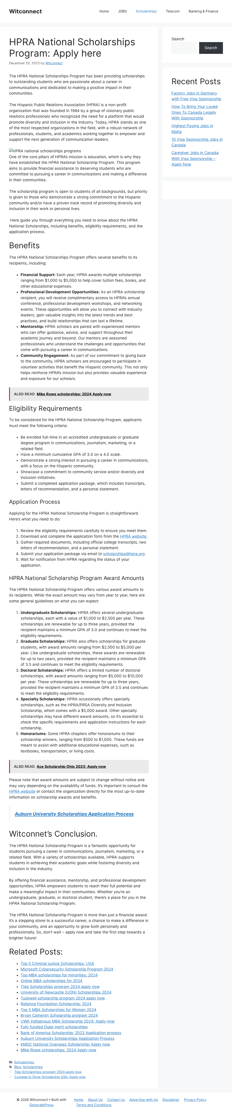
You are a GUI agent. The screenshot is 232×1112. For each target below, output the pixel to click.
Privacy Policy (195, 1100)
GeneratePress (41, 1105)
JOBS (122, 11)
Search (178, 39)
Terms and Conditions (93, 1105)
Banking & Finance (203, 11)
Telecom (173, 11)
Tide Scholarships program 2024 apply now (48, 1072)
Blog (17, 1067)
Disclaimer (170, 1100)
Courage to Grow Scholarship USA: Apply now (50, 1077)
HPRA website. (133, 536)
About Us (95, 1100)
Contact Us (116, 1100)
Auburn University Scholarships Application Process (74, 814)
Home (104, 11)
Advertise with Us (143, 1100)
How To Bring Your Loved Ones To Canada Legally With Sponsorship (195, 112)
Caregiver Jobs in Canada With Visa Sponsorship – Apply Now (195, 158)
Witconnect (25, 11)
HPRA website (22, 791)
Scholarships (146, 11)
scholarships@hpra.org (124, 553)
